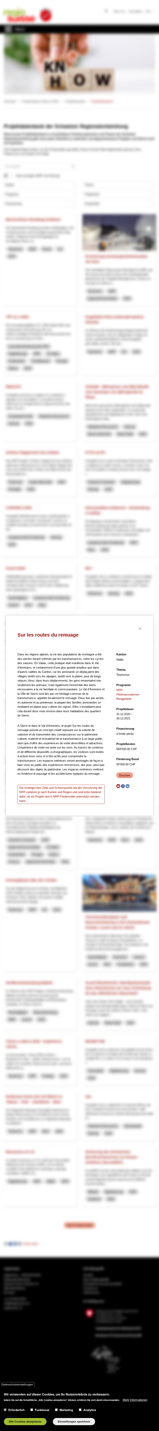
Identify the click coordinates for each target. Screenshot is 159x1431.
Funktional (42, 1410)
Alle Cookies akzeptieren (25, 1421)
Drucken (124, 775)
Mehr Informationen (135, 1400)
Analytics (89, 1410)
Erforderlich (16, 1410)
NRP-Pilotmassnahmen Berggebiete (127, 694)
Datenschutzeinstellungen (17, 1384)
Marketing (66, 1410)
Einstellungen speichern (74, 1421)
